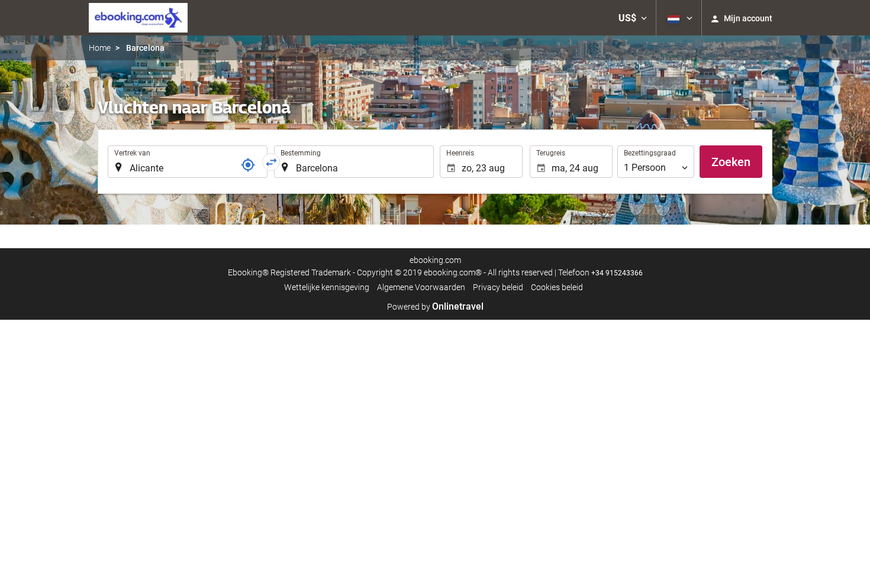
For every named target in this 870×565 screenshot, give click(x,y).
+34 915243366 (617, 273)
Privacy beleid (498, 287)
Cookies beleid (557, 287)
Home (100, 48)
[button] (633, 17)
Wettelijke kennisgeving (326, 287)
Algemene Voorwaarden (421, 287)
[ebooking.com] (138, 17)
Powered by (435, 306)
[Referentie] (248, 165)
